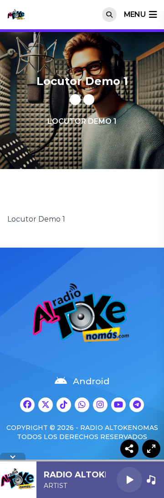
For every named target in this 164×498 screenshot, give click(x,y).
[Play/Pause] (129, 480)
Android (91, 381)
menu (134, 14)
